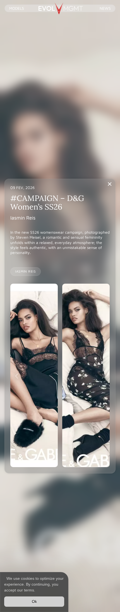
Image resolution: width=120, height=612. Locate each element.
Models (16, 8)
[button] (16, 375)
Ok (34, 601)
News (105, 8)
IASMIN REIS (25, 271)
